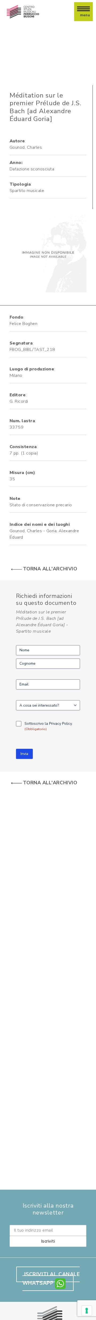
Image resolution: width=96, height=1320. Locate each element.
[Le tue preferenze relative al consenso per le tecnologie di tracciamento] (87, 1311)
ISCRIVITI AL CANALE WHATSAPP (51, 1279)
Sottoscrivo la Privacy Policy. (49, 726)
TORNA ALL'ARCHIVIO (50, 569)
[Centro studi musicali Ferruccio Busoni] (23, 11)
